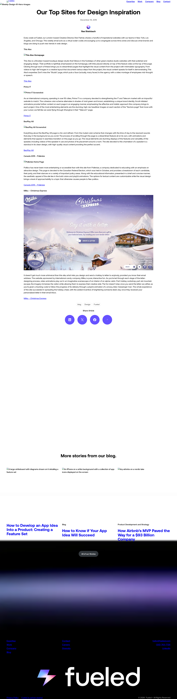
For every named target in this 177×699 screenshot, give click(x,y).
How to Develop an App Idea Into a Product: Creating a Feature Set (32, 529)
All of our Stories (88, 554)
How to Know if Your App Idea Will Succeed (84, 533)
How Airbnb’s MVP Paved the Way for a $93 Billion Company (144, 535)
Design (87, 304)
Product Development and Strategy (133, 524)
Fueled (97, 304)
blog (79, 304)
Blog (64, 524)
